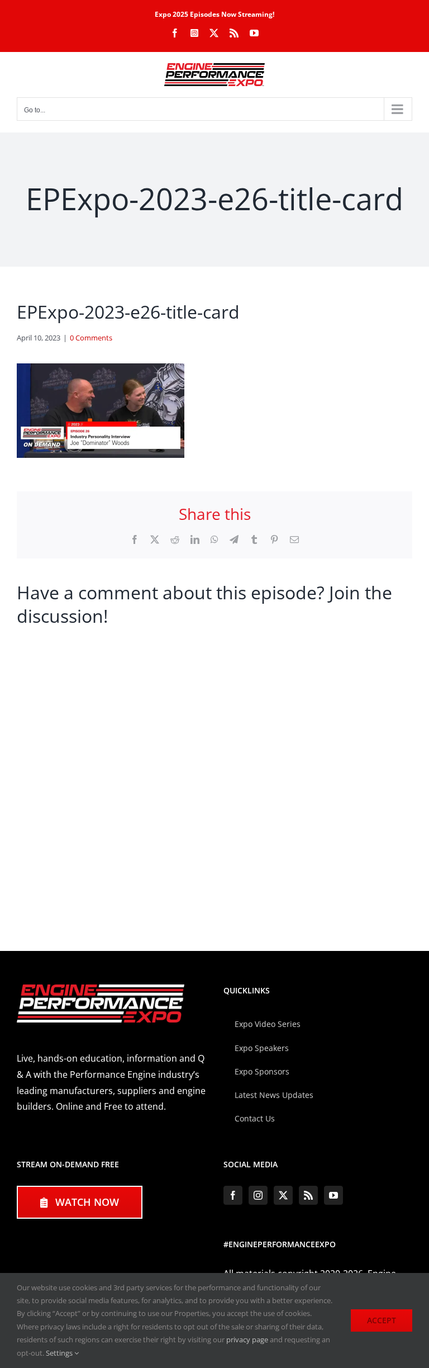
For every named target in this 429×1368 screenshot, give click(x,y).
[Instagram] (258, 1195)
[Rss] (308, 1195)
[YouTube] (333, 1195)
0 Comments (91, 338)
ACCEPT (381, 1320)
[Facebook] (232, 1195)
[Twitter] (283, 1195)
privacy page (247, 1339)
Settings (60, 1353)
